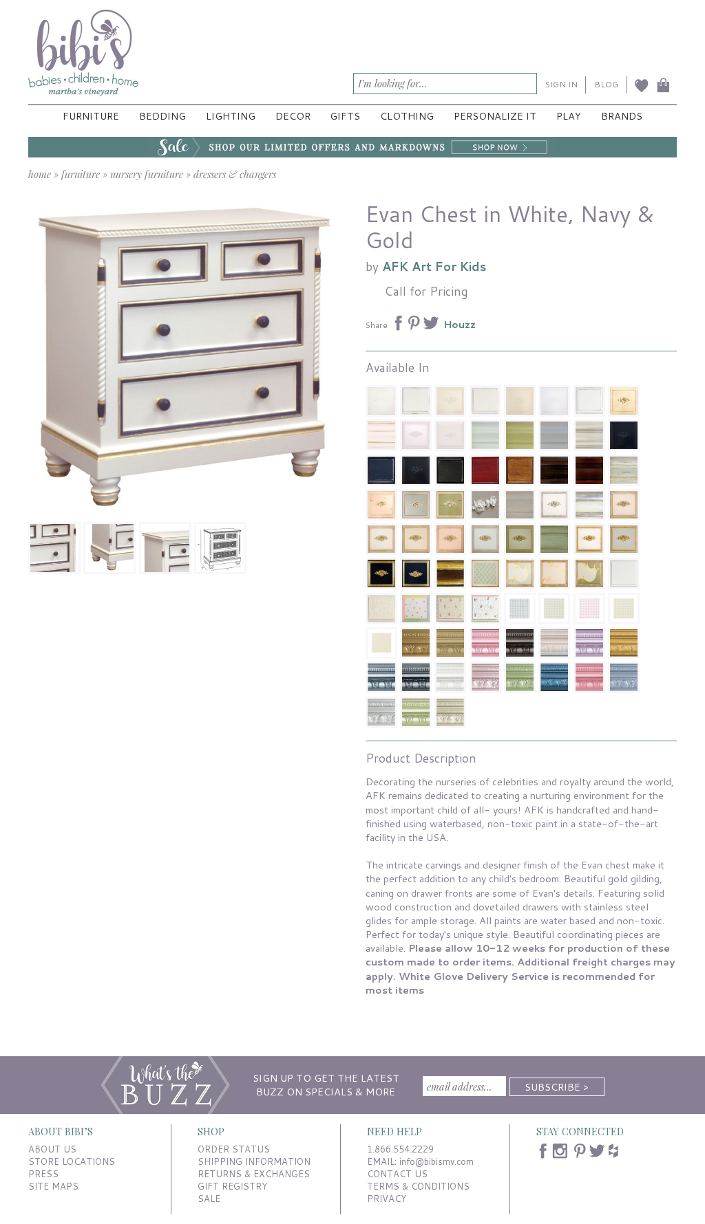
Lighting (230, 116)
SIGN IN (561, 84)
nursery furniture (146, 174)
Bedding (162, 116)
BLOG (606, 84)
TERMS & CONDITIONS (418, 1186)
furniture (80, 174)
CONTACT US (397, 1174)
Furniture (91, 116)
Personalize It (495, 116)
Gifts (345, 116)
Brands (621, 116)
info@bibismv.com (436, 1161)
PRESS (43, 1174)
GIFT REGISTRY (232, 1186)
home (39, 174)
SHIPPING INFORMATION (254, 1161)
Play (568, 116)
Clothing (407, 116)
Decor (293, 116)
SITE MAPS (53, 1186)
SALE (209, 1198)
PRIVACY (386, 1198)
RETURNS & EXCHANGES (254, 1174)
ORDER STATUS (234, 1149)
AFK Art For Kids (434, 266)
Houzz (459, 324)
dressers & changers (234, 174)
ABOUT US (52, 1149)
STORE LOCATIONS (71, 1161)
